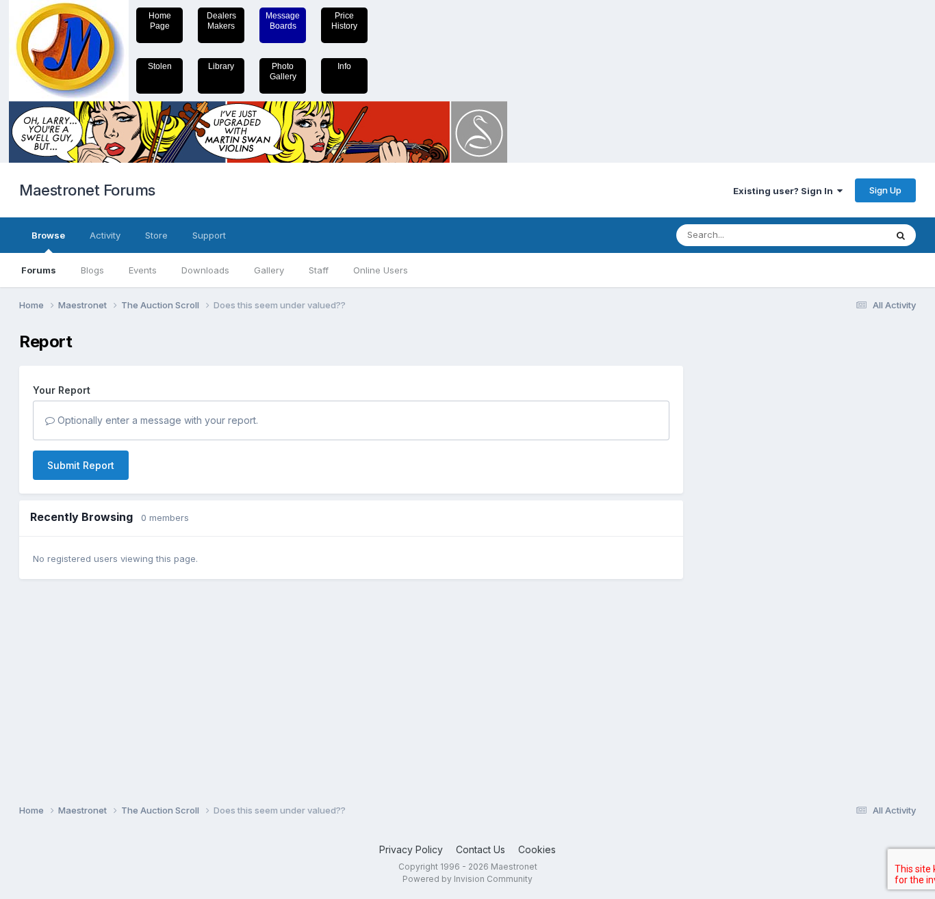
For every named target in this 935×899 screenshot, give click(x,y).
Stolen (160, 66)
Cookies (537, 849)
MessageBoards (283, 21)
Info (344, 66)
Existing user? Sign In (785, 190)
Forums (38, 270)
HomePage (160, 21)
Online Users (380, 270)
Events (143, 270)
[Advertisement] (751, 537)
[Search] (901, 235)
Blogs (92, 270)
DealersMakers (221, 21)
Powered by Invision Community (467, 879)
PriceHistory (344, 21)
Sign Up (885, 190)
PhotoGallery (283, 71)
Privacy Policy (411, 849)
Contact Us (480, 849)
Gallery (269, 270)
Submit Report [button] (80, 465)
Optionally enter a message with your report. (156, 420)
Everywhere (843, 235)
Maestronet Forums (87, 190)
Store (156, 235)
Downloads (205, 270)
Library (221, 66)
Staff (319, 270)
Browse (48, 235)
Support (209, 235)
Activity (105, 235)
